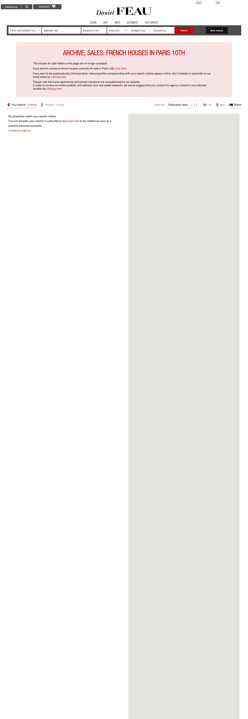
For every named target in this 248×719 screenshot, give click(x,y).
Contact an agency (19, 130)
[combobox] (25, 30)
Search (184, 30)
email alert (73, 121)
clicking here (58, 77)
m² (125, 30)
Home (124, 11)
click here (120, 68)
